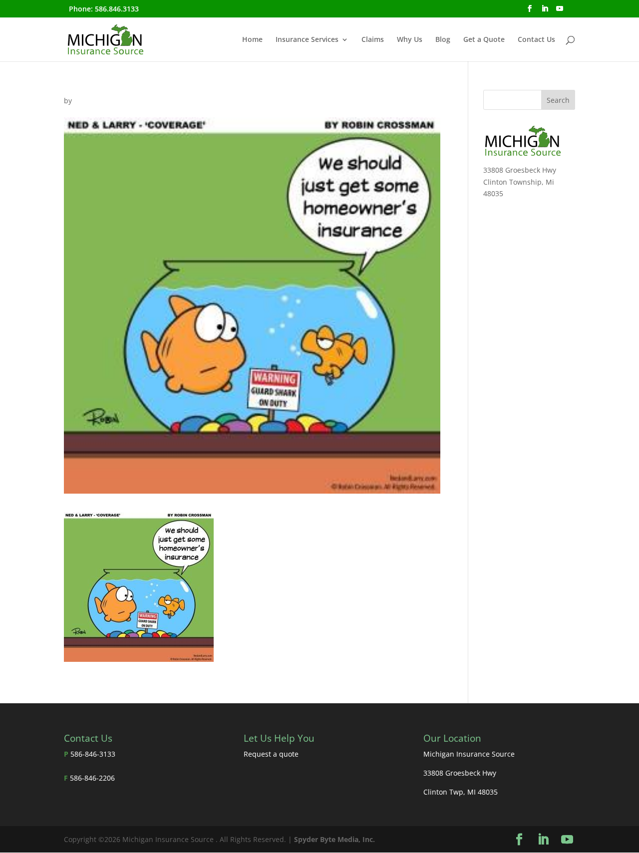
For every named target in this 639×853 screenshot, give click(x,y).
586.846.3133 (117, 8)
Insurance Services (307, 40)
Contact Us (536, 40)
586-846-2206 (92, 778)
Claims (372, 40)
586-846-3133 (92, 754)
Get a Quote (484, 40)
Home (252, 40)
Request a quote (271, 754)
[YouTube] (559, 11)
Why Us (409, 40)
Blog (442, 40)
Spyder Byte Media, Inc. (334, 839)
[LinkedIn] (544, 11)
